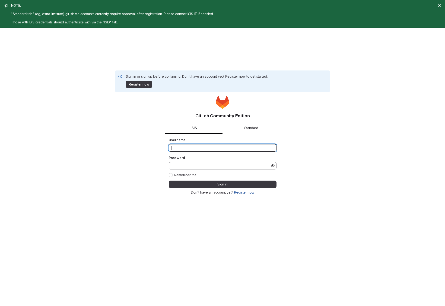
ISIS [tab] (194, 128)
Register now (244, 192)
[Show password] (273, 165)
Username (177, 140)
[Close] (439, 5)
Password (177, 158)
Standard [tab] (251, 128)
